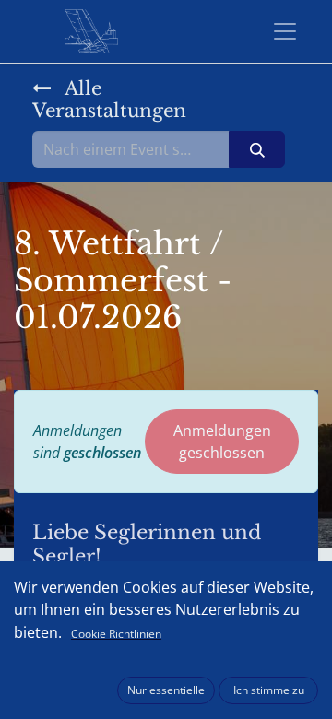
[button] (166, 690)
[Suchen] (257, 149)
